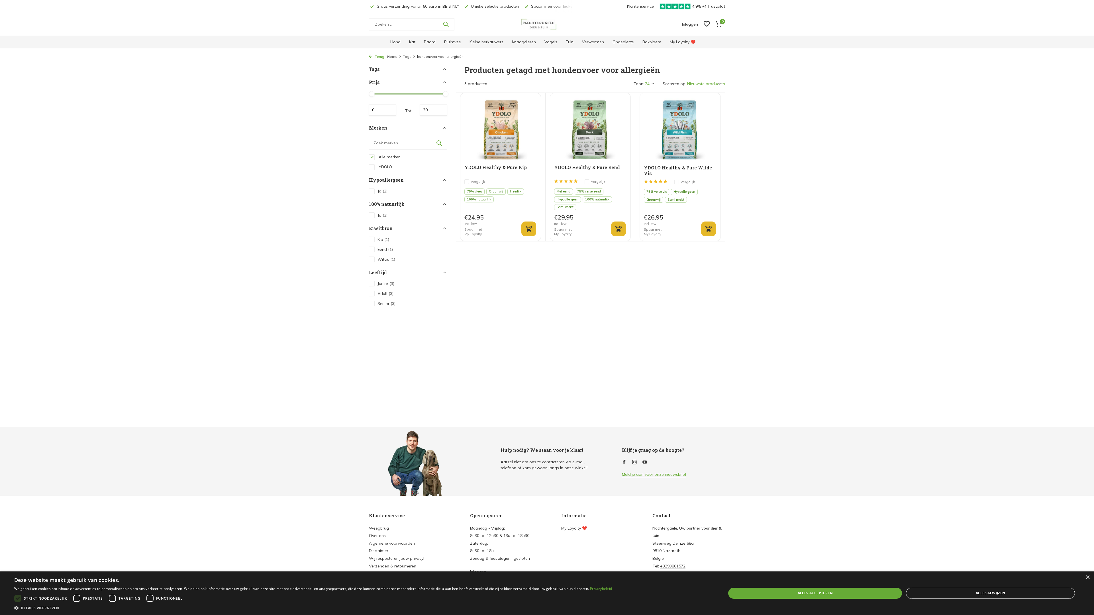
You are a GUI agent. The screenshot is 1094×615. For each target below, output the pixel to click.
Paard (430, 41)
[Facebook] (624, 462)
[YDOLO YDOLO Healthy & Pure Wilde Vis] (680, 129)
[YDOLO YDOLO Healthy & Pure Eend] (590, 129)
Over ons (377, 535)
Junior (385, 283)
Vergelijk (478, 181)
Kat (412, 41)
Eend (385, 249)
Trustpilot (716, 6)
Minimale (382, 110)
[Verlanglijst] (707, 24)
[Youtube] (644, 462)
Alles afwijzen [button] (990, 593)
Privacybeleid (601, 588)
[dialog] (547, 593)
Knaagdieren (524, 41)
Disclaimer (378, 550)
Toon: (639, 83)
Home (392, 56)
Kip (383, 239)
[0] (717, 24)
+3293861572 (672, 566)
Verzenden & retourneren (392, 566)
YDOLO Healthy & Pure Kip (495, 167)
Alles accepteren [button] (815, 593)
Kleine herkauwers (486, 41)
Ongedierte (623, 41)
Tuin (569, 41)
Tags (407, 56)
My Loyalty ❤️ (682, 41)
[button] (313, 608)
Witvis (386, 259)
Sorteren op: (674, 83)
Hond (395, 41)
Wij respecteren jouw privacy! (396, 558)
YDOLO (384, 166)
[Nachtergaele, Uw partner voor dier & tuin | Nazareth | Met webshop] (547, 24)
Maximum (433, 110)
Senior (386, 303)
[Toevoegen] (528, 229)
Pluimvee (452, 41)
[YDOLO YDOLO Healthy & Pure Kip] (500, 129)
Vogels (550, 41)
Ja (382, 191)
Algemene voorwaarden (392, 543)
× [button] (1087, 577)
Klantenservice (640, 6)
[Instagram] (634, 462)
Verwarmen (593, 41)
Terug (379, 56)
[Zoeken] (446, 24)
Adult (385, 293)
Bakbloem (651, 41)
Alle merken (389, 156)
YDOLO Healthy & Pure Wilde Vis (678, 171)
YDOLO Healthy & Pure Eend (587, 167)
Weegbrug (379, 528)
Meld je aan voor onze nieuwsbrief (654, 474)
